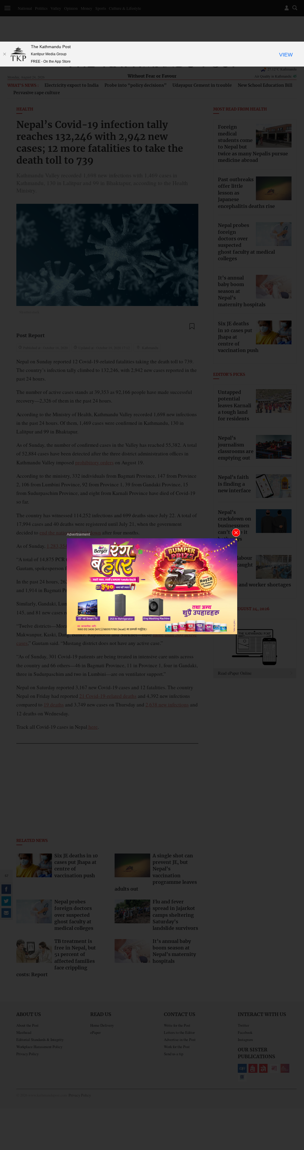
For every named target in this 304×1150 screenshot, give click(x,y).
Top (292, 1104)
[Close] (4, 54)
